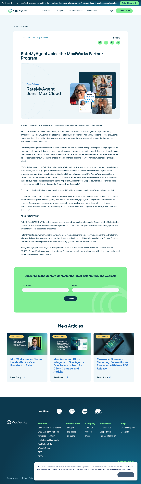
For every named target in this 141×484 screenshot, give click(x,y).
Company (90, 423)
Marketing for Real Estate (48, 440)
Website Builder (44, 448)
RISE (40, 452)
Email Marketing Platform (48, 432)
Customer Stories (75, 11)
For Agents (70, 428)
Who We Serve (73, 423)
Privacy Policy (126, 469)
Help (123, 423)
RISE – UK (42, 456)
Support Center (106, 432)
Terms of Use (12, 478)
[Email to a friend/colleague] (118, 42)
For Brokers (71, 432)
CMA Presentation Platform (49, 428)
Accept (125, 475)
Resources (92, 11)
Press (87, 436)
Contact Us (126, 432)
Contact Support (128, 428)
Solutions (46, 11)
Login (111, 11)
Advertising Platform (46, 436)
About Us (89, 428)
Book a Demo (124, 10)
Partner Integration (108, 436)
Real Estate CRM (45, 444)
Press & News (21, 27)
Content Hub (105, 428)
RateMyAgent (41, 135)
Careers (88, 432)
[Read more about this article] (70, 3)
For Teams (70, 436)
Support (60, 11)
